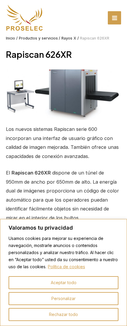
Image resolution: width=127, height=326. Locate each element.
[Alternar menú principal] (114, 17)
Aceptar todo (63, 282)
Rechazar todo (63, 314)
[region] (63, 272)
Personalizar (63, 298)
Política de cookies (66, 266)
